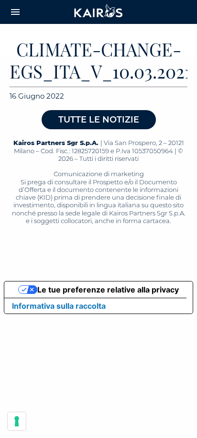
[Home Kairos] (98, 12)
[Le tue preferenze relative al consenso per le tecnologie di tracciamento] (17, 421)
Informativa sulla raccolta (59, 306)
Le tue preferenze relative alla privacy (108, 289)
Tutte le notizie (98, 119)
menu (15, 12)
